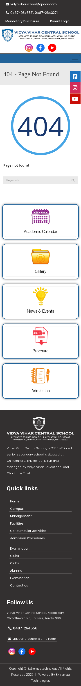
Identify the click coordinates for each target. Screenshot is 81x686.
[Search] (73, 180)
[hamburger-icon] (75, 58)
